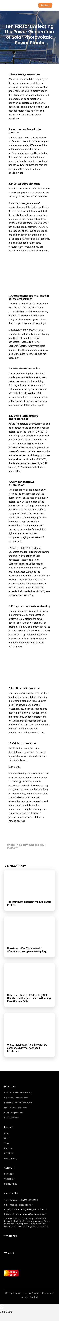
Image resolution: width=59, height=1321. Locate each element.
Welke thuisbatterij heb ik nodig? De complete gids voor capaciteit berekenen (27, 1047)
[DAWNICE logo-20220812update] (15, 4)
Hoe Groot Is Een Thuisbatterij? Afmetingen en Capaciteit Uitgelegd (27, 950)
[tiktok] (15, 1282)
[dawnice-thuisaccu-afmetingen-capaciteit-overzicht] (29, 920)
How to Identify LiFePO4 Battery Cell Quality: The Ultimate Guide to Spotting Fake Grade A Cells (29, 998)
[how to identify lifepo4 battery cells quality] (29, 967)
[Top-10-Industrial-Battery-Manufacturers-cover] (29, 873)
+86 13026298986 (29, 1200)
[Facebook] (9, 855)
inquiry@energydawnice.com (33, 1209)
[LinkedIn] (32, 855)
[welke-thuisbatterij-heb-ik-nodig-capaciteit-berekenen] (29, 1016)
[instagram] (5, 1282)
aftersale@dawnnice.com (33, 1214)
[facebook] (10, 1282)
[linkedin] (20, 1282)
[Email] (43, 855)
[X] (20, 855)
